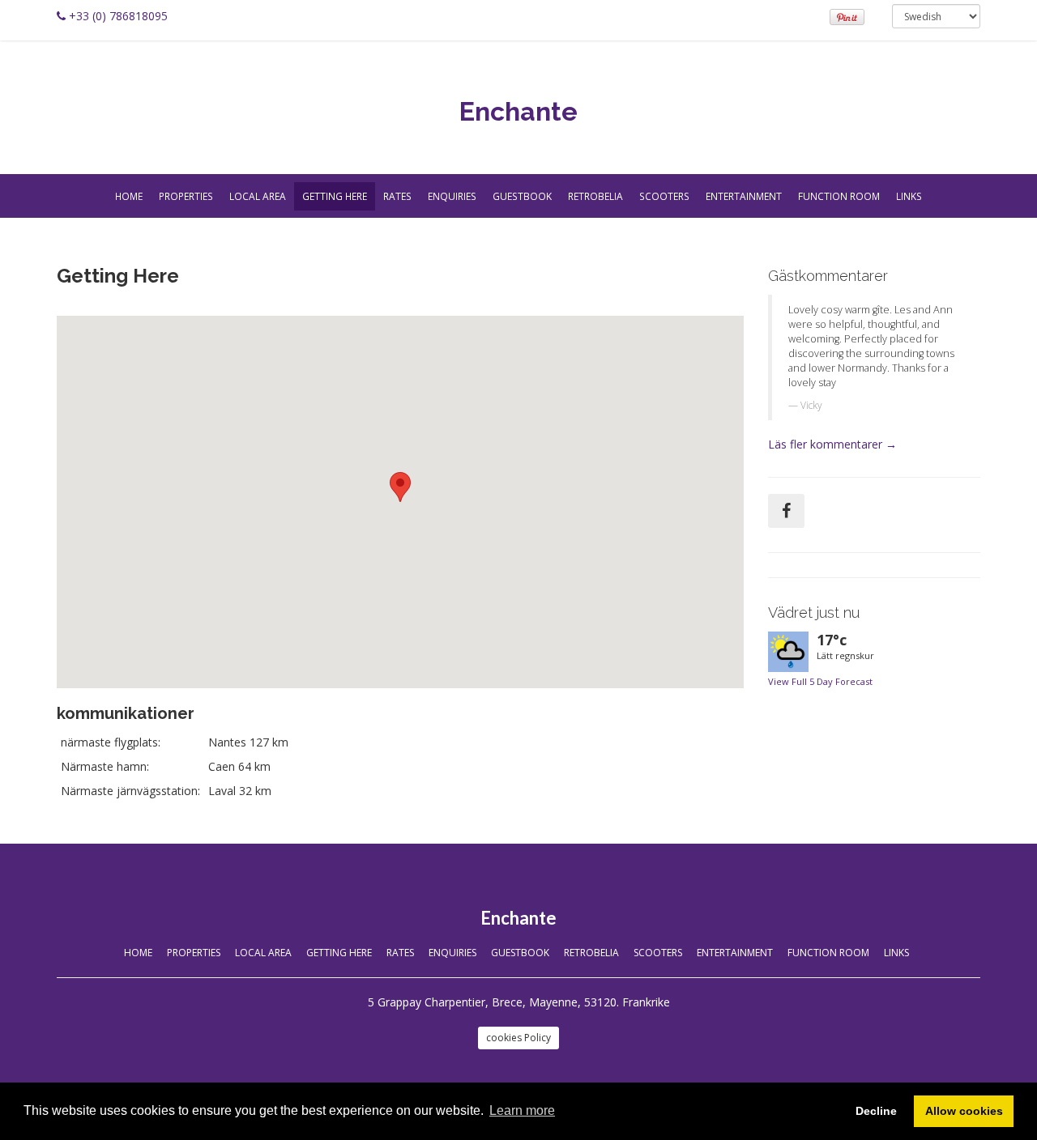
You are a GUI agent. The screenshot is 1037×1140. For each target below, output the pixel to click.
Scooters (664, 195)
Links (909, 195)
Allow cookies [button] (964, 1110)
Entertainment (744, 195)
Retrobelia (595, 195)
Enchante (518, 111)
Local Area (257, 195)
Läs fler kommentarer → (832, 444)
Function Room (839, 195)
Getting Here (334, 195)
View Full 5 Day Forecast (820, 681)
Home (129, 195)
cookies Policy (518, 1037)
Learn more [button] (522, 1110)
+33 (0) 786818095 (118, 15)
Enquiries (452, 195)
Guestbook (522, 195)
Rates (397, 195)
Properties (186, 195)
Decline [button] (876, 1110)
